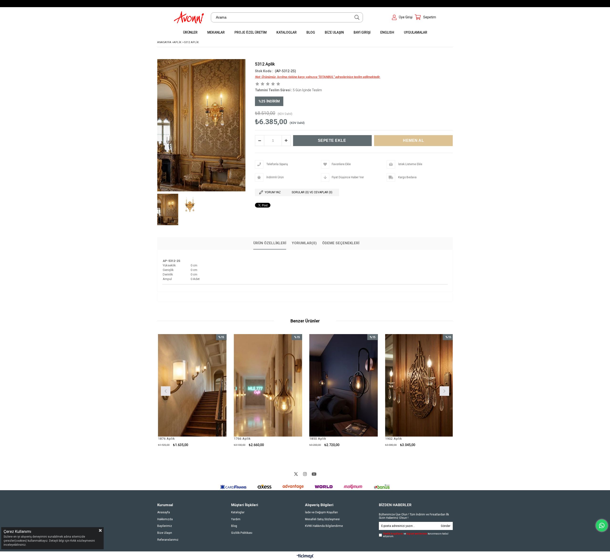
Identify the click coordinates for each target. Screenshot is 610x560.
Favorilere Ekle (191, 390)
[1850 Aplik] (343, 385)
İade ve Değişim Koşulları (321, 512)
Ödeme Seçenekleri (340, 243)
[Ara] (357, 17)
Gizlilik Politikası (241, 533)
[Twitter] (295, 474)
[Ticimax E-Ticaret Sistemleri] (305, 556)
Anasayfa (163, 512)
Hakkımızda (165, 519)
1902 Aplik (392, 438)
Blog (234, 526)
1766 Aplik (241, 438)
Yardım (235, 519)
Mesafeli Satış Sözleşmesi (322, 519)
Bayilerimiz (164, 526)
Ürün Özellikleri (269, 243)
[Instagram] (305, 474)
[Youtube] (314, 474)
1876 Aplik (165, 438)
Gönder (445, 526)
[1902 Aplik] (418, 385)
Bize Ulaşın (164, 533)
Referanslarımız (167, 539)
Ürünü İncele (208, 390)
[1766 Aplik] (267, 385)
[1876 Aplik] (191, 385)
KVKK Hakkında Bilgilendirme (324, 526)
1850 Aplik (317, 438)
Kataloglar (237, 512)
